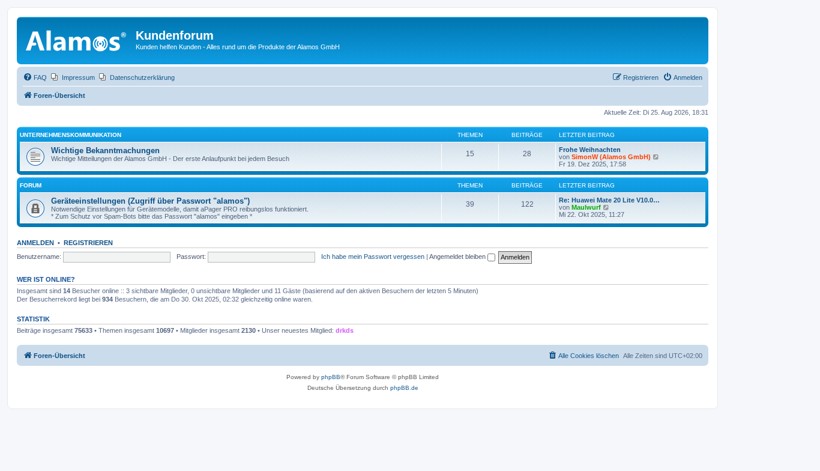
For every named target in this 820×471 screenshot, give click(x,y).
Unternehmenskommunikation (70, 135)
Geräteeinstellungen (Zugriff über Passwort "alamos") (150, 200)
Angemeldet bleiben (458, 256)
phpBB (330, 377)
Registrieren (88, 242)
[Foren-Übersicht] (78, 39)
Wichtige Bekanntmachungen (105, 150)
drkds (345, 330)
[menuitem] (35, 77)
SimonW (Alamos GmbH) (611, 156)
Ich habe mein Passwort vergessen (372, 256)
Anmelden (35, 242)
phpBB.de (404, 387)
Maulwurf (586, 207)
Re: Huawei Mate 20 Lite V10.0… (609, 200)
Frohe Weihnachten (590, 149)
